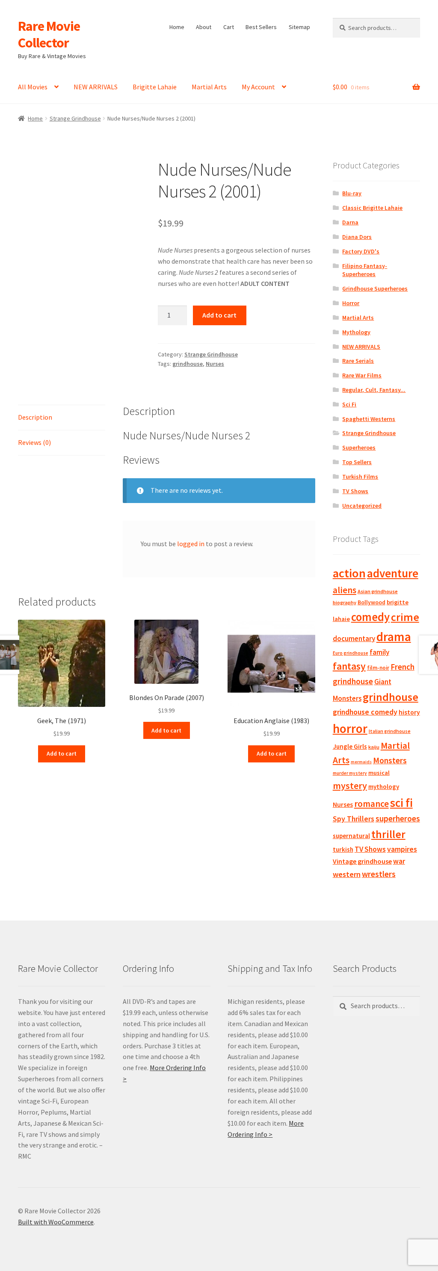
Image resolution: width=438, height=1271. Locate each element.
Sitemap (299, 27)
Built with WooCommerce (56, 1222)
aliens (344, 590)
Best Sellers (261, 27)
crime (405, 617)
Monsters (390, 760)
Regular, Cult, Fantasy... (373, 390)
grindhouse (187, 364)
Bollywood (371, 602)
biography (344, 602)
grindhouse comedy (365, 712)
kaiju (373, 747)
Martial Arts (209, 86)
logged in (190, 543)
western (347, 874)
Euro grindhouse (350, 653)
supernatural (351, 836)
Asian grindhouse (378, 591)
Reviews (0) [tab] (34, 442)
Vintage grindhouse (362, 861)
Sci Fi (349, 404)
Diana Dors (357, 237)
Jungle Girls (350, 746)
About (203, 27)
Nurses (215, 364)
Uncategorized (362, 505)
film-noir (378, 667)
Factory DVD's (360, 251)
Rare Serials (358, 361)
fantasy (349, 666)
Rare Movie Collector (49, 34)
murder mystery (350, 773)
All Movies (32, 86)
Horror (350, 303)
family (379, 652)
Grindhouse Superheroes (375, 288)
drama (393, 636)
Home (176, 27)
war (399, 861)
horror (350, 728)
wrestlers (379, 874)
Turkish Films (360, 476)
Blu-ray (351, 193)
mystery (350, 785)
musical (379, 773)
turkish (343, 849)
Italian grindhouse (390, 731)
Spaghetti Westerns (368, 419)
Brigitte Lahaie (155, 86)
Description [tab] (35, 417)
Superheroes (359, 447)
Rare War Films (362, 375)
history (409, 712)
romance (371, 803)
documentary (354, 638)
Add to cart (219, 315)
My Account (258, 86)
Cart (228, 27)
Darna (350, 222)
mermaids (361, 762)
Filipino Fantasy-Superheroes (364, 270)
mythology (383, 787)
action (349, 573)
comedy (370, 617)
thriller (388, 834)
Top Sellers (357, 462)
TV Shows (355, 491)
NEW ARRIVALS (96, 86)
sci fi (401, 802)
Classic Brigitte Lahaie (372, 208)
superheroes (398, 818)
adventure (392, 573)
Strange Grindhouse (75, 118)
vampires (402, 849)
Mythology (356, 332)
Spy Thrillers (353, 819)
